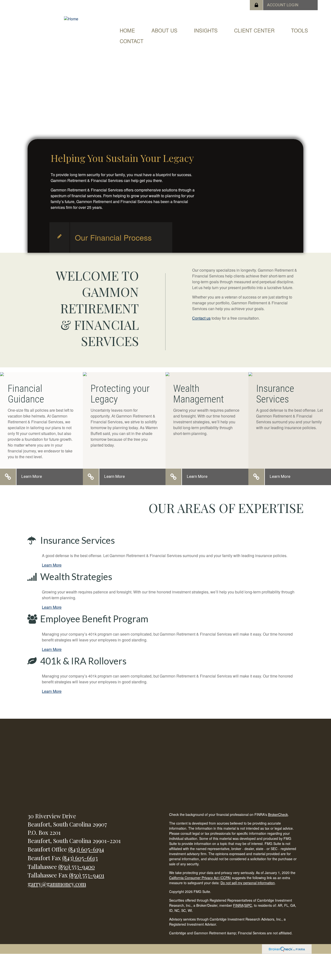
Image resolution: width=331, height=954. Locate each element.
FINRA (238, 905)
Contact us (201, 318)
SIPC (248, 905)
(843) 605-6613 (80, 858)
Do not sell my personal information (248, 882)
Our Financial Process (113, 237)
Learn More (31, 476)
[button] (164, 30)
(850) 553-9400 (76, 866)
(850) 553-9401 (86, 875)
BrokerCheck (278, 814)
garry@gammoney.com (57, 884)
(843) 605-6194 (86, 849)
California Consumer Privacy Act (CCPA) (200, 877)
